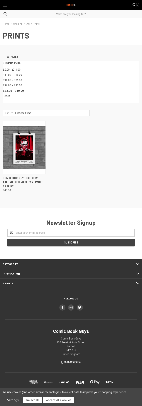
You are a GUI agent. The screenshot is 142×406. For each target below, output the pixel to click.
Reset (6, 96)
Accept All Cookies (58, 400)
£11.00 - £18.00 (12, 75)
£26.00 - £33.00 (12, 85)
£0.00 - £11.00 (12, 69)
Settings (13, 400)
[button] (36, 57)
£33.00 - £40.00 (13, 90)
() (137, 4)
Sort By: (9, 113)
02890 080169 (72, 362)
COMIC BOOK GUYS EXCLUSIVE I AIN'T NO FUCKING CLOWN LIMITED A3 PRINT (23, 182)
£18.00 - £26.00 (12, 80)
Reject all (32, 400)
